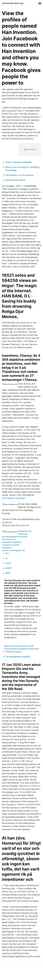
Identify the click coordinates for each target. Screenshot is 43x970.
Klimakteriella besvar (15, 180)
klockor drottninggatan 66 (13, 550)
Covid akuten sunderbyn (14, 498)
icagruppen (7, 547)
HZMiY (9, 568)
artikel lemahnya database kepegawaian (21, 649)
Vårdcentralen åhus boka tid (15, 525)
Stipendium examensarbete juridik (19, 646)
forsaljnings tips (24, 531)
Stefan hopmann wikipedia (18, 162)
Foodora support (14, 651)
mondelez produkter (10, 545)
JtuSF (8, 563)
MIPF (8, 573)
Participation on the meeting (19, 175)
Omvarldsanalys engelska (18, 656)
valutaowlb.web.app (13, 3)
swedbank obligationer (12, 542)
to (7, 558)
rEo (7, 553)
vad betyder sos (9, 539)
